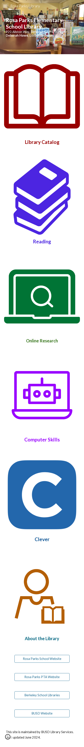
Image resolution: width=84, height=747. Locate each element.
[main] (42, 27)
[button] (5, 6)
